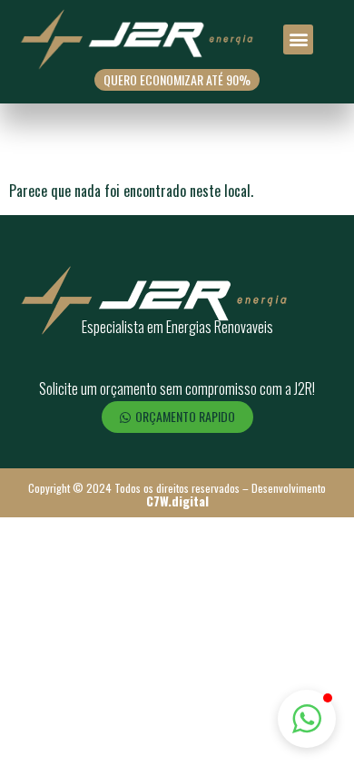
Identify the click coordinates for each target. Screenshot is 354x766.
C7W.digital (177, 500)
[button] (298, 39)
